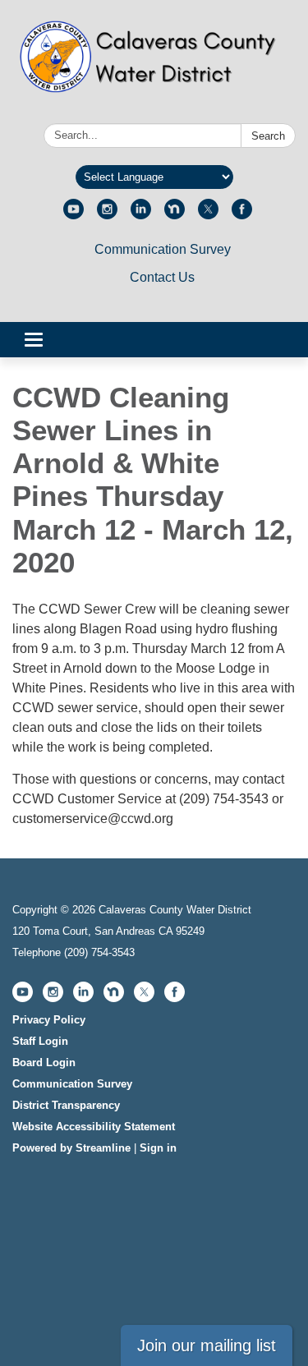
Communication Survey (162, 249)
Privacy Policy (48, 1020)
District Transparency (66, 1105)
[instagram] (107, 215)
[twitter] (208, 215)
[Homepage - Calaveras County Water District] (154, 64)
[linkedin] (141, 215)
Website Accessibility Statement (93, 1126)
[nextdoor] (174, 215)
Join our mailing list (206, 1345)
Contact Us (162, 277)
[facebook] (242, 215)
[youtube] (73, 215)
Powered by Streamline (71, 1148)
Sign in (158, 1148)
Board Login (44, 1062)
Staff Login (40, 1041)
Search (268, 136)
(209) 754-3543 (99, 952)
